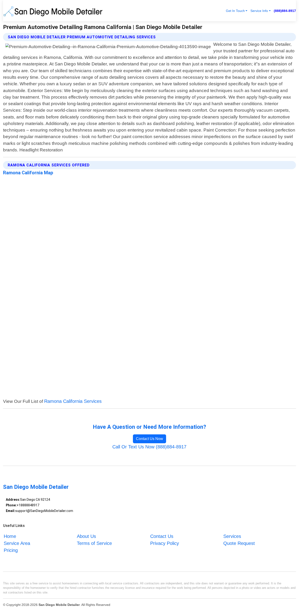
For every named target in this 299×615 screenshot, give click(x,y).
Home (10, 536)
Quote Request (239, 543)
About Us (86, 536)
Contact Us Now (149, 439)
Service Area (17, 543)
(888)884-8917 (285, 11)
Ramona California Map (28, 172)
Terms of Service (94, 543)
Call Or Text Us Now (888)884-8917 (149, 446)
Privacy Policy (164, 543)
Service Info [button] (259, 11)
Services (232, 536)
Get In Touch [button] (235, 11)
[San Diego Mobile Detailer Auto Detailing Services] (54, 10)
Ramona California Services (73, 401)
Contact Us (161, 536)
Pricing (11, 550)
